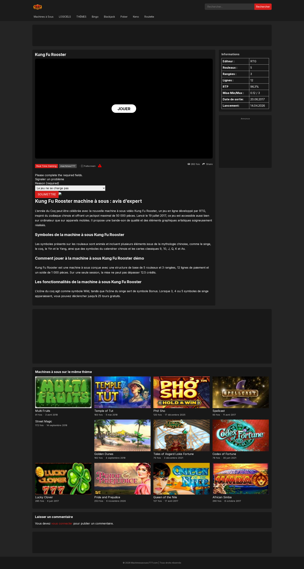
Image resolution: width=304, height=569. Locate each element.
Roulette (149, 16)
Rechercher (263, 6)
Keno (136, 16)
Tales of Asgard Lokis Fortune (173, 454)
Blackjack (109, 16)
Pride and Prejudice (107, 497)
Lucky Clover (44, 497)
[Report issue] (100, 165)
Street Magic (43, 421)
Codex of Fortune (224, 454)
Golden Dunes (103, 454)
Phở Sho (159, 411)
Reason (47, 183)
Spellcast (219, 411)
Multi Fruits (42, 411)
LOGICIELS (65, 16)
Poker (124, 16)
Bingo (95, 16)
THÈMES (81, 16)
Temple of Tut (103, 411)
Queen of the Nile (165, 497)
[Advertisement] (152, 35)
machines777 (67, 166)
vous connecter (61, 523)
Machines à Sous (43, 16)
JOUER (124, 108)
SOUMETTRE (47, 194)
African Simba (222, 497)
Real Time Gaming (46, 166)
